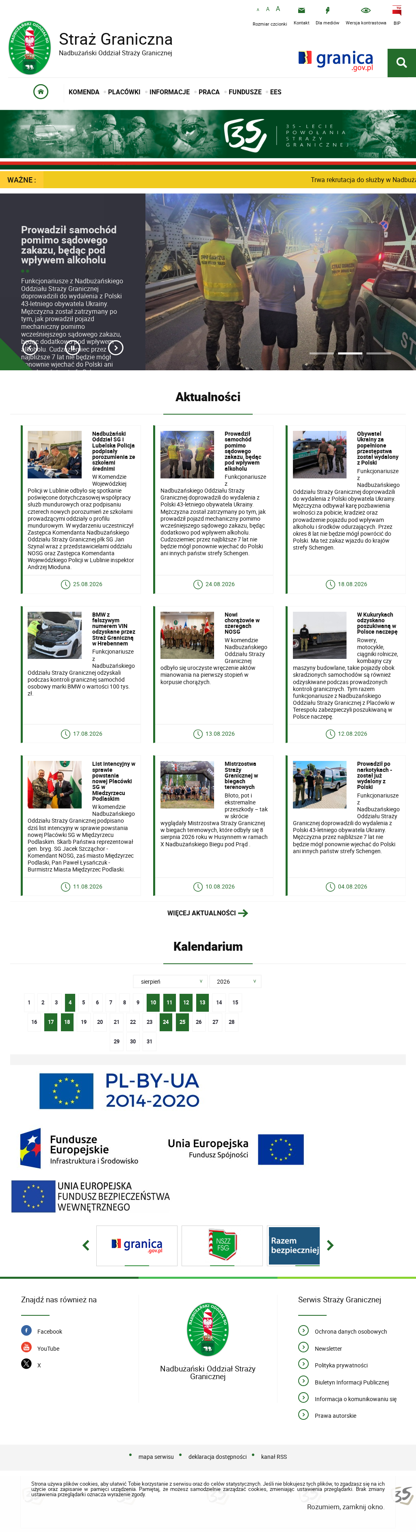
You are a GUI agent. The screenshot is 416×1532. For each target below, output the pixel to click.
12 (184, 999)
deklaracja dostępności (217, 1456)
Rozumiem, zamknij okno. (346, 1506)
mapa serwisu (156, 1456)
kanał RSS (274, 1456)
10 (151, 999)
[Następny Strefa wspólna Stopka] (330, 1246)
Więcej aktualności (201, 913)
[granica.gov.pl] (336, 61)
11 (168, 999)
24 (164, 1019)
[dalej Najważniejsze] (116, 348)
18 (65, 1019)
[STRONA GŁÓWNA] (41, 93)
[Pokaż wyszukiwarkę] (402, 63)
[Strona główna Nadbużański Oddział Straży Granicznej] (207, 1329)
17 (49, 1019)
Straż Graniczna (116, 42)
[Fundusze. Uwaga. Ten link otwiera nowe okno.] (162, 1149)
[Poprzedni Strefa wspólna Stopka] (85, 1246)
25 (180, 1019)
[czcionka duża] (278, 9)
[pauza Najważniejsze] (73, 348)
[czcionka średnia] (267, 9)
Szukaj (276, 982)
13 (201, 999)
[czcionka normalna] (258, 10)
